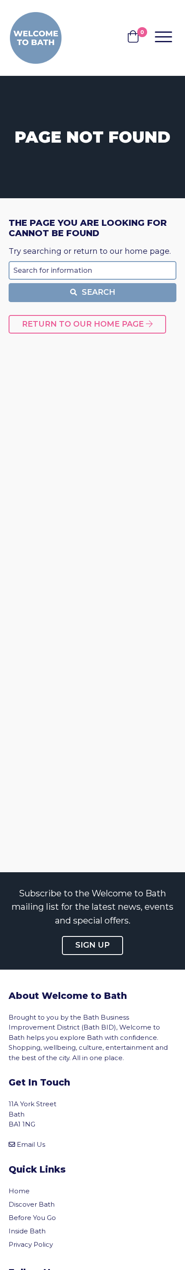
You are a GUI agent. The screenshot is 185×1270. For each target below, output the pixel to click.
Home (19, 1191)
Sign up (92, 945)
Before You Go (32, 1218)
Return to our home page (84, 324)
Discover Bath (32, 1204)
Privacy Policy (31, 1244)
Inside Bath (27, 1231)
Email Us (31, 1144)
